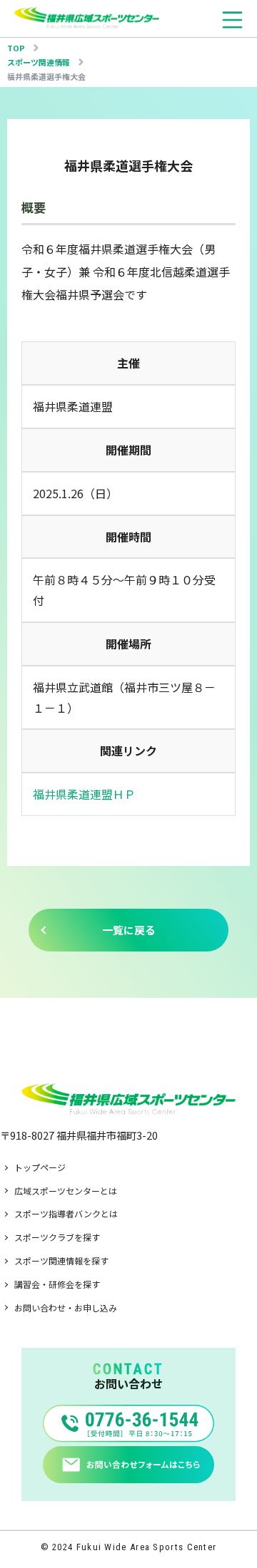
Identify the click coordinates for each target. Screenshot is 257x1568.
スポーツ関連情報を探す (61, 1260)
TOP (16, 47)
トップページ (40, 1167)
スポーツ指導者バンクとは (66, 1213)
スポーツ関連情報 (38, 62)
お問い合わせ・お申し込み (65, 1307)
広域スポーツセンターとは (65, 1191)
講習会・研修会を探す (57, 1284)
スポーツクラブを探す (57, 1237)
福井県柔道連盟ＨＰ (84, 794)
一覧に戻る (129, 929)
